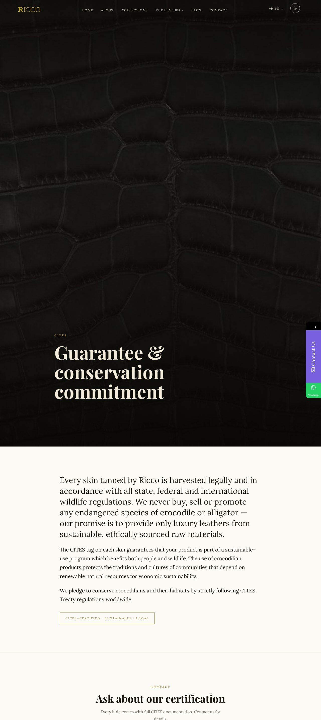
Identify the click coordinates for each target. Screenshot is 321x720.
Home (87, 10)
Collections (135, 10)
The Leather (168, 10)
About (107, 10)
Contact (218, 10)
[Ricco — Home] (28, 10)
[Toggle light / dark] (295, 8)
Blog (197, 10)
